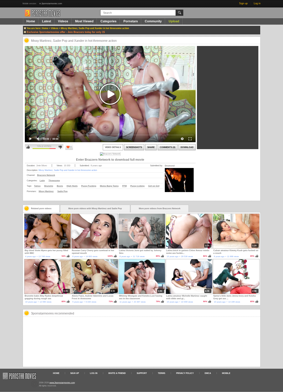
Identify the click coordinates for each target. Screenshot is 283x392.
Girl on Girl (153, 186)
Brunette (48, 186)
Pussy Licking (137, 186)
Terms (161, 373)
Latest (46, 21)
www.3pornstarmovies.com (62, 382)
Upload (174, 21)
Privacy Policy (185, 373)
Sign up (243, 3)
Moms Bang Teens (109, 186)
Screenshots (134, 147)
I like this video (28, 147)
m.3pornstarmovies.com (50, 3)
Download (187, 147)
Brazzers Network (46, 175)
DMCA (208, 373)
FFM (124, 186)
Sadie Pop (62, 191)
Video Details (113, 147)
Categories (108, 21)
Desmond (170, 166)
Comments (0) (167, 147)
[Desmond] (179, 182)
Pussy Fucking (88, 186)
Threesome (54, 180)
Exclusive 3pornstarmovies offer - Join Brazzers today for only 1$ (66, 32)
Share (151, 147)
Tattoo (37, 186)
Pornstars (130, 21)
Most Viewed (84, 21)
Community (153, 21)
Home (30, 21)
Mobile (226, 373)
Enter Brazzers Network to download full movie (110, 159)
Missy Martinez (46, 191)
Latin (42, 180)
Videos (63, 21)
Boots (60, 186)
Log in (257, 3)
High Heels (72, 186)
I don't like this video (60, 147)
